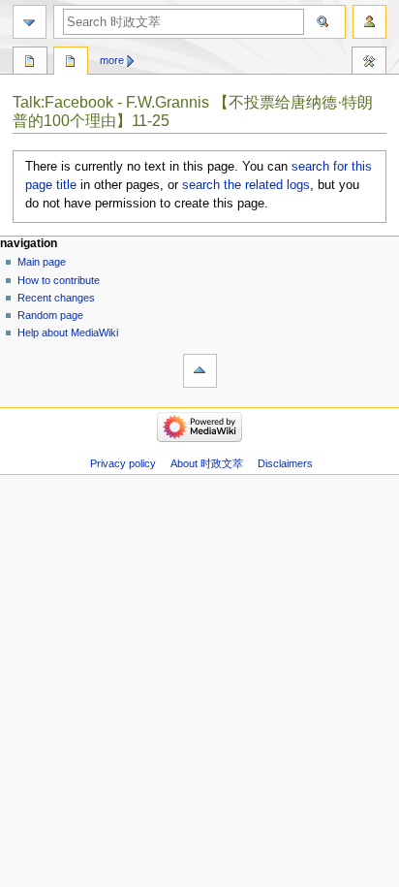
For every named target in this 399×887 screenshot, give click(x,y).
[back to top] (200, 371)
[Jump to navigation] (29, 22)
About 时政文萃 (206, 463)
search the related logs (246, 185)
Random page (50, 315)
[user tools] (369, 22)
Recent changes (56, 297)
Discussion (70, 63)
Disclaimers (285, 463)
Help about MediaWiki (67, 332)
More (112, 60)
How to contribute (58, 280)
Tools (369, 63)
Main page (41, 262)
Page (30, 63)
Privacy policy (123, 463)
